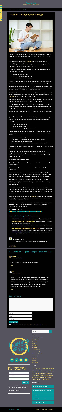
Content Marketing (35, 339)
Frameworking (34, 345)
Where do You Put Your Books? (19, 225)
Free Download (50, 409)
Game (43, 409)
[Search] (50, 331)
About (14, 9)
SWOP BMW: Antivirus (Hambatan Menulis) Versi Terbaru (25, 228)
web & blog (39, 379)
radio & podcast (35, 377)
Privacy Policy (38, 409)
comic (50, 371)
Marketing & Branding (36, 349)
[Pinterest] (26, 211)
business (46, 371)
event (53, 371)
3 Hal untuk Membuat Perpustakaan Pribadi (22, 218)
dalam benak (34, 196)
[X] (18, 211)
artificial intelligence (38, 368)
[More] (40, 211)
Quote (46, 409)
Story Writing (34, 358)
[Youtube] (21, 360)
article (33, 368)
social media (46, 377)
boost (43, 371)
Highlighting (34, 347)
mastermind (42, 375)
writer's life (46, 379)
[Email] (29, 211)
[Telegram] (37, 211)
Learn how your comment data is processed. (37, 324)
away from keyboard (48, 368)
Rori (13, 271)
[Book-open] (26, 360)
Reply (12, 265)
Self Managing (13, 245)
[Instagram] (17, 360)
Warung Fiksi (31, 3)
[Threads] (22, 211)
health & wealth (46, 373)
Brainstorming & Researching (37, 337)
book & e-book (13, 246)
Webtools (24, 9)
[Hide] (0, 21)
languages (38, 375)
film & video (35, 373)
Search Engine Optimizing (37, 353)
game (41, 373)
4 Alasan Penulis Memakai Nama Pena (21, 232)
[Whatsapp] (33, 211)
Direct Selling (34, 341)
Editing (33, 343)
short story (41, 377)
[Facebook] (11, 211)
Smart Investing (35, 356)
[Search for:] (40, 331)
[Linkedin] (14, 211)
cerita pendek (28, 61)
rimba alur (11, 96)
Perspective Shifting (36, 351)
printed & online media (49, 375)
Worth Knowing (35, 362)
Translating (34, 360)
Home (10, 9)
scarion (14, 256)
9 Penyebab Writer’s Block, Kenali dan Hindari (23, 221)
